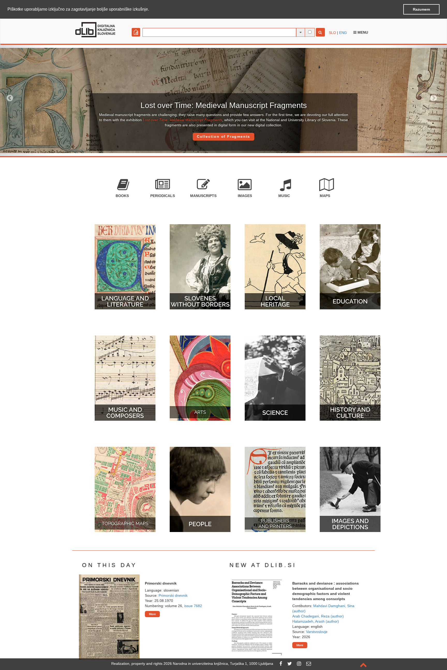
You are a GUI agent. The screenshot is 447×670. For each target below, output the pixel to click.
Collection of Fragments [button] (223, 136)
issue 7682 (193, 606)
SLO (332, 33)
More (152, 614)
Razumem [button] (421, 9)
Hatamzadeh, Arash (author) (315, 621)
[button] (151, 9)
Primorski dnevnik (173, 595)
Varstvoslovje (316, 632)
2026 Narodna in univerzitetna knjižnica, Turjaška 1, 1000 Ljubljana (218, 663)
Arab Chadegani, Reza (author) (318, 616)
